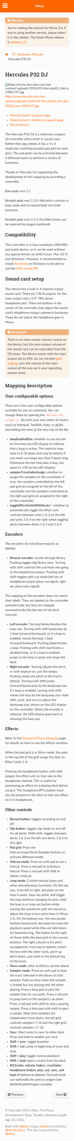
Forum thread (19, 124)
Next (60, 1094)
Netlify (9, 1133)
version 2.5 (18, 42)
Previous (16, 1094)
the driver (21, 263)
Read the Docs (15, 1130)
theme (44, 1126)
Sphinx (24, 1126)
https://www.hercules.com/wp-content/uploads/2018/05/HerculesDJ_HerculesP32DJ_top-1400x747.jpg (36, 101)
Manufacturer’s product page (30, 115)
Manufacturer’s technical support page (37, 120)
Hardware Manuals (27, 54)
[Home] (6, 54)
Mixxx (39, 6)
